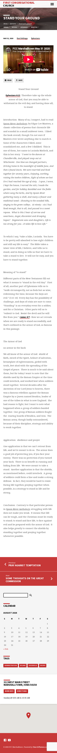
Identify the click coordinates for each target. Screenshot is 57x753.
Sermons (13, 24)
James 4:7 (25, 317)
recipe (42, 665)
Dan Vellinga (22, 38)
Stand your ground (25, 24)
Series (6, 27)
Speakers (24, 27)
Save (20, 80)
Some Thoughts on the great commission (25, 580)
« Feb (5, 649)
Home (6, 24)
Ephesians (35, 38)
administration (11, 665)
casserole (33, 665)
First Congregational (18, 4)
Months (34, 27)
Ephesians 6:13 (13, 95)
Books (14, 27)
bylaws (23, 665)
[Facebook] (5, 740)
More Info (9, 691)
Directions (22, 691)
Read (9, 80)
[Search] (30, 595)
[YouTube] (9, 740)
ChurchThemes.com (41, 747)
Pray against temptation (24, 565)
